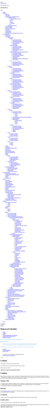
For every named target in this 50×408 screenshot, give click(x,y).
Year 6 (16, 114)
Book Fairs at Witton (12, 316)
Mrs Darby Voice (11, 292)
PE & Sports (7, 297)
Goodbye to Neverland (19, 278)
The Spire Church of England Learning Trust (14, 33)
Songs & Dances (16, 219)
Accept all (7, 406)
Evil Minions (17, 260)
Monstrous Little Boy (19, 271)
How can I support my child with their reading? (17, 311)
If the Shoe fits (18, 227)
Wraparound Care (8, 183)
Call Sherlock (17, 222)
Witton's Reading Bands (12, 312)
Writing (14, 130)
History (11, 22)
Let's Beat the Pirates (19, 277)
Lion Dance (17, 249)
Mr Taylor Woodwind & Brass (14, 294)
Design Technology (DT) (15, 91)
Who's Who (7, 15)
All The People (18, 228)
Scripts (14, 218)
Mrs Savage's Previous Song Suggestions (16, 296)
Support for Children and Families (14, 194)
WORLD (9, 66)
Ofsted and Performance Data (11, 148)
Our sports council (11, 303)
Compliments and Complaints (11, 200)
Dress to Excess (18, 223)
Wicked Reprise (18, 248)
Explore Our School (12, 17)
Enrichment (15, 44)
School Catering (8, 185)
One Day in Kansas (19, 237)
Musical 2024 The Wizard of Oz (16, 234)
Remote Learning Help (9, 319)
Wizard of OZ (17, 257)
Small (16, 244)
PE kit (9, 301)
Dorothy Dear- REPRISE (20, 250)
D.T (11, 20)
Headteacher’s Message (12, 25)
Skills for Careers (13, 162)
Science (11, 19)
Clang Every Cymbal (19, 240)
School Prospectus (8, 26)
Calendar (7, 175)
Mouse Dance (17, 231)
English (11, 124)
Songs (14, 267)
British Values (10, 170)
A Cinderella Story (18, 221)
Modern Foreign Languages (15, 83)
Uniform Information (9, 184)
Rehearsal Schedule (16, 235)
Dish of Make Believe (19, 273)
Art (11, 24)
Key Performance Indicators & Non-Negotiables (22, 117)
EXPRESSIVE (11, 37)
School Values (8, 35)
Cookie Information (6, 350)
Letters (6, 176)
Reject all (2, 406)
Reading (14, 131)
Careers (6, 154)
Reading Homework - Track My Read (15, 310)
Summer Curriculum (14, 135)
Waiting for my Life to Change (21, 225)
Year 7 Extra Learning (12, 215)
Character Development (12, 171)
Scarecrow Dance (18, 247)
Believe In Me (18, 276)
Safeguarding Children (9, 198)
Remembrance (8, 32)
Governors (7, 149)
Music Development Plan (10, 152)
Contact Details (8, 30)
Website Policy (6, 351)
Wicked (16, 239)
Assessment (15, 57)
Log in (4, 321)
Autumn (11, 142)
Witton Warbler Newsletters (10, 173)
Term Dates (7, 180)
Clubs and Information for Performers (15, 216)
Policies (6, 145)
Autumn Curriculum (14, 133)
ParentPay (7, 187)
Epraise (6, 189)
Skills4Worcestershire (14, 159)
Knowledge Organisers (17, 40)
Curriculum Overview (17, 39)
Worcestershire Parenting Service (14, 197)
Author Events (10, 317)
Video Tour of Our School (15, 18)
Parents (4, 179)
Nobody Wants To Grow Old (20, 268)
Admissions (7, 147)
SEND (6, 153)
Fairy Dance (17, 280)
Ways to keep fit (11, 299)
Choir (11, 287)
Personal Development (9, 166)
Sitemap (4, 349)
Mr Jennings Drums (11, 291)
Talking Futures (13, 165)
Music (11, 38)
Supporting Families (9, 192)
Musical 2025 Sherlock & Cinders (16, 217)
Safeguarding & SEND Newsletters (12, 174)
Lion (16, 256)
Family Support (11, 195)
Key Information (6, 34)
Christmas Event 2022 (14, 265)
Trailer (14, 233)
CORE (9, 109)
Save (11, 406)
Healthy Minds (11, 196)
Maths (11, 110)
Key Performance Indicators (18, 41)
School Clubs (8, 182)
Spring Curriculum (13, 134)
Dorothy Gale (17, 253)
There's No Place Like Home (20, 246)
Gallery (6, 308)
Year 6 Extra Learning (12, 214)
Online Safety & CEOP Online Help (12, 306)
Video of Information (17, 285)
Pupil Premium (8, 150)
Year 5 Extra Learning (12, 213)
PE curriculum (10, 300)
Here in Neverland (18, 270)
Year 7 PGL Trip (8, 191)
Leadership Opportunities (13, 168)
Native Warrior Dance (19, 282)
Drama (11, 288)
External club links (11, 302)
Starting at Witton (18, 120)
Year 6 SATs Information (10, 190)
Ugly (16, 226)
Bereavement (10, 193)
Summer (11, 144)
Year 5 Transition (8, 181)
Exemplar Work (16, 108)
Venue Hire (7, 29)
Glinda (16, 258)
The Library (10, 313)
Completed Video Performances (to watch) (16, 289)
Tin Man (16, 255)
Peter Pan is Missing (19, 279)
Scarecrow (17, 254)
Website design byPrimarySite (9, 355)
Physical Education (14, 45)
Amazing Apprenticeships (15, 164)
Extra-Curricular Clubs (12, 169)
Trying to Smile (18, 224)
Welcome (7, 14)
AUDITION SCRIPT (17, 284)
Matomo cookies (7, 390)
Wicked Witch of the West (20, 261)
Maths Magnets (16, 119)
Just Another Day (18, 243)
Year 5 (16, 113)
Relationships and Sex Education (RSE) (20, 58)
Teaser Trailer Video (16, 286)
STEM (9, 90)
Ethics (11, 67)
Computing (12, 102)
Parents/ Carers (11, 161)
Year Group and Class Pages (10, 202)
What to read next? (11, 315)
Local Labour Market (14, 156)
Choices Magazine (13, 158)
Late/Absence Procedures (10, 186)
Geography (12, 23)
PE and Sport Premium (9, 151)
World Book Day (11, 318)
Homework (7, 206)
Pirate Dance (17, 281)
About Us (5, 13)
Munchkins (17, 259)
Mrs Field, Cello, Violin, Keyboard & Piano (16, 295)
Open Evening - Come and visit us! (12, 16)
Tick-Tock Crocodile (19, 274)
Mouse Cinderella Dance (20, 232)
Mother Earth (17, 275)
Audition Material (16, 263)
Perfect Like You (18, 242)
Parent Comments (8, 27)
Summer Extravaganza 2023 (15, 264)
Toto (16, 245)
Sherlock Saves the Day (19, 229)
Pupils (9, 155)
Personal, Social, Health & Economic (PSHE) (19, 51)
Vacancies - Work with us (10, 28)
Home (4, 12)
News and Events (6, 172)
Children (4, 201)
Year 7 (16, 116)
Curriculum (7, 36)
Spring (11, 143)
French (6, 207)
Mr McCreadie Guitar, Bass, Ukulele (15, 290)
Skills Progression (16, 43)
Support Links (8, 307)
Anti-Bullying (8, 305)
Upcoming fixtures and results (13, 298)
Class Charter (15, 59)
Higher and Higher (18, 269)
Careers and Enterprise (14, 163)
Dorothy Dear (17, 238)
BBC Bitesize (13, 160)
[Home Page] (3, 3)
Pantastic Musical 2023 (14, 266)
